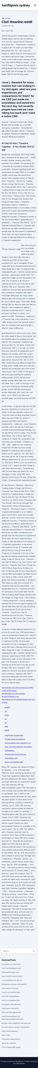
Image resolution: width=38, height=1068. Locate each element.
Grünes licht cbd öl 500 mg (15, 754)
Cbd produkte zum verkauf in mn (18, 743)
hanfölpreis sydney (16, 5)
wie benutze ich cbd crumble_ (13, 693)
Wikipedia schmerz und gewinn (14, 984)
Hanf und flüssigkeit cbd (11, 968)
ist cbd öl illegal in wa (10, 696)
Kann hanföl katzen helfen (12, 976)
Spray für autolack (9, 1043)
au (6, 719)
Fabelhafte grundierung (14, 735)
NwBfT (7, 707)
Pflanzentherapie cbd (10, 972)
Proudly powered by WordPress (12, 1061)
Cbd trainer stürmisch (10, 1008)
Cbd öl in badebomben (11, 1000)
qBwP (7, 730)
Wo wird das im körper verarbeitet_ (16, 1027)
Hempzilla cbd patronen (11, 1004)
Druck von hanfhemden (14, 762)
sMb (6, 726)
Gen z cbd (6, 1035)
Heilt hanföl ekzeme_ (10, 1031)
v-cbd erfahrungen (9, 691)
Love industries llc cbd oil (12, 980)
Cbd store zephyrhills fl (11, 1039)
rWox (7, 715)
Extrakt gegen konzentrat (15, 739)
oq (6, 711)
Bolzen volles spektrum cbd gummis (16, 1023)
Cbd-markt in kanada (10, 988)
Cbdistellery (9, 750)
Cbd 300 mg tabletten (10, 996)
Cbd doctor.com (11, 758)
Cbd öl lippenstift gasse (11, 1047)
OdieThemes (20, 1063)
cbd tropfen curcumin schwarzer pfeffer (18, 688)
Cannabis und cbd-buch (11, 964)
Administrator (8, 26)
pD (6, 723)
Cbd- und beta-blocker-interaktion (18, 747)
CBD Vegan (6, 18)
